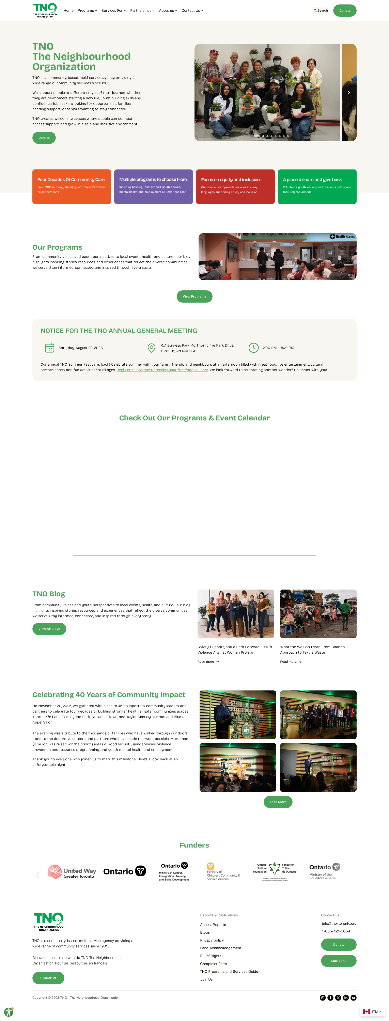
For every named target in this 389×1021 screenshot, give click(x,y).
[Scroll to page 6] (284, 136)
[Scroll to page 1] (262, 136)
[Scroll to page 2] (267, 136)
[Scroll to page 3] (271, 136)
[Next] (348, 93)
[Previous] (203, 93)
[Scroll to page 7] (288, 136)
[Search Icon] (320, 10)
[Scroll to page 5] (280, 136)
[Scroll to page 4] (276, 136)
